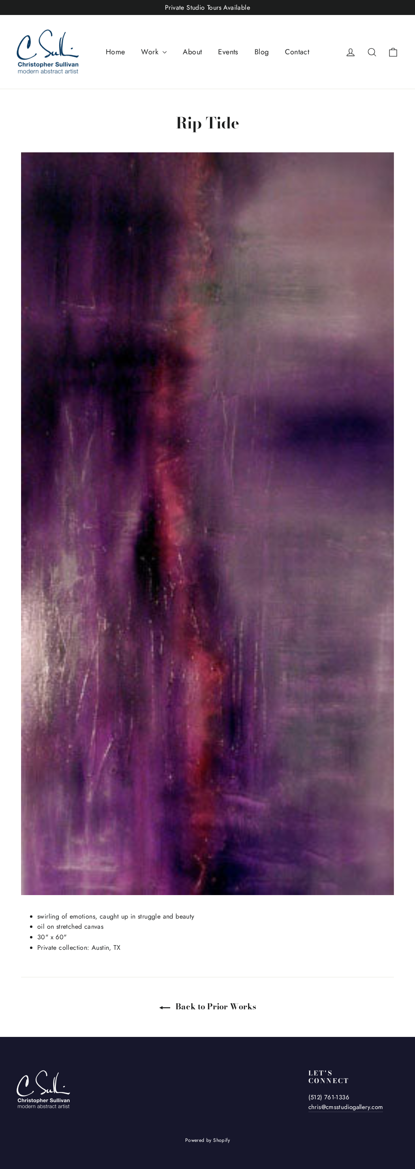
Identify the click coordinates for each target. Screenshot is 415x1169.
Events (228, 52)
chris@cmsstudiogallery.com (345, 1107)
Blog (262, 52)
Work (150, 52)
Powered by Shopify (207, 1140)
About (192, 52)
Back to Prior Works (214, 1006)
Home (115, 52)
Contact (297, 52)
